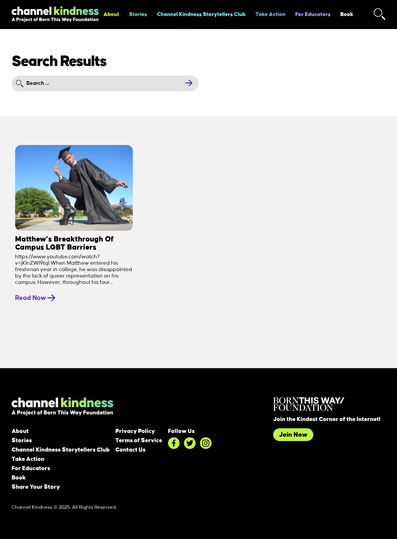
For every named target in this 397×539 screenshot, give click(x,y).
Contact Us (130, 450)
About (111, 14)
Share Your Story (36, 487)
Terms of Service (138, 440)
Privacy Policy (135, 431)
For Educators (312, 14)
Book (346, 14)
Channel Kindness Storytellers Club (201, 14)
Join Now (293, 434)
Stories (138, 14)
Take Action (270, 14)
